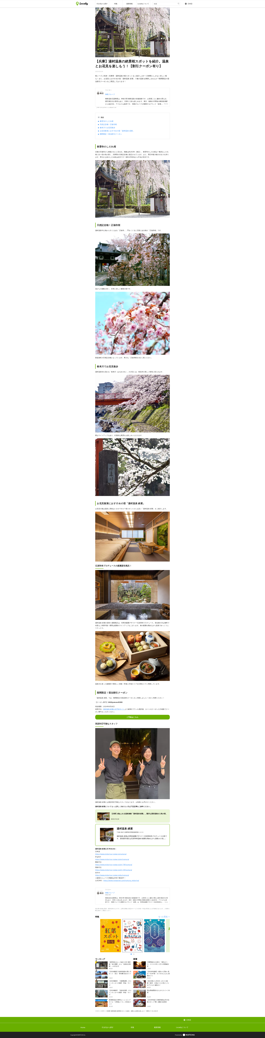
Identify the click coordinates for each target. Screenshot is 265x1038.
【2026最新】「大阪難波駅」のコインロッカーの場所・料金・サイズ (120, 983)
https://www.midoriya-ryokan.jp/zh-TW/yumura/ (113, 865)
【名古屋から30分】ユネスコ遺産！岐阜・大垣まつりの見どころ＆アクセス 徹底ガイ (158, 983)
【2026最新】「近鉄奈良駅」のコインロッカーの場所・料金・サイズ (120, 992)
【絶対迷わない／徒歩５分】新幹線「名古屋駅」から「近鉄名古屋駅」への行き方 (120, 964)
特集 (132, 1027)
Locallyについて (182, 1027)
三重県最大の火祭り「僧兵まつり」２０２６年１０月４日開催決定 (158, 964)
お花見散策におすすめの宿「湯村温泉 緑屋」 (117, 131)
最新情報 (157, 1027)
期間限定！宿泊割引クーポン (111, 134)
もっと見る (163, 917)
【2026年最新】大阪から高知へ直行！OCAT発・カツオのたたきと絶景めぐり (158, 973)
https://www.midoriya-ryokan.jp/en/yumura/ (112, 859)
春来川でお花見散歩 (107, 128)
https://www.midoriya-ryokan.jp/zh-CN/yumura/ (113, 870)
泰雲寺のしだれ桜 (106, 121)
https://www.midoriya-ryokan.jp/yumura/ (110, 854)
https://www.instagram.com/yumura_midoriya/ (121, 880)
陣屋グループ (110, 94)
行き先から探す (107, 1027)
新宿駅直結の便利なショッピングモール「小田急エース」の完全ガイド (120, 1002)
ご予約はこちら (132, 717)
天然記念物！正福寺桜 (108, 124)
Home (83, 1027)
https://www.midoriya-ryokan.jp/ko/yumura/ (112, 875)
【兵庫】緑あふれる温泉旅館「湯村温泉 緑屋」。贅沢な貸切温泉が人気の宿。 (139, 814)
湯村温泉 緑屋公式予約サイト (113, 709)
